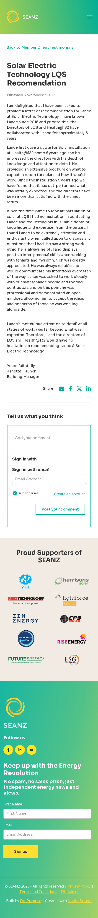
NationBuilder (80, 900)
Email (8, 824)
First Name (12, 804)
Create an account (69, 493)
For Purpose (30, 900)
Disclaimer (70, 891)
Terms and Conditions (38, 891)
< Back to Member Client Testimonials (38, 47)
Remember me (28, 493)
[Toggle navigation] (89, 17)
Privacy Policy (79, 886)
